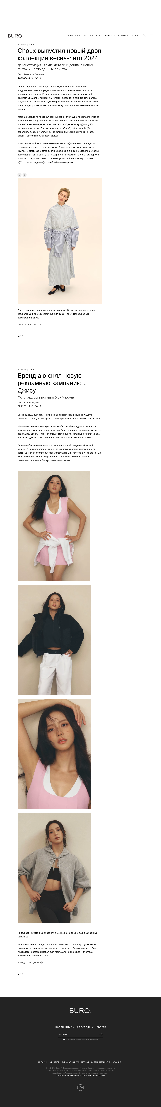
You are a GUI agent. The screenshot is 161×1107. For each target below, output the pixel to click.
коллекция (31, 325)
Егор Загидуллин (32, 403)
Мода (70, 36)
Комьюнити (109, 36)
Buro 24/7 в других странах (75, 1062)
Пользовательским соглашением (67, 1075)
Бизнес (98, 36)
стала (48, 944)
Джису (37, 963)
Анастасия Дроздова (34, 74)
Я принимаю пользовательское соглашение (82, 1039)
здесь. (36, 317)
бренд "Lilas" (25, 963)
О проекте (54, 1062)
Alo (44, 963)
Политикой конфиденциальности (93, 1075)
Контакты (42, 1062)
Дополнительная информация (106, 1062)
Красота (79, 36)
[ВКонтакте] (36, 77)
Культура (88, 36)
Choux (42, 325)
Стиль (32, 45)
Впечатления (122, 36)
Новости (135, 36)
